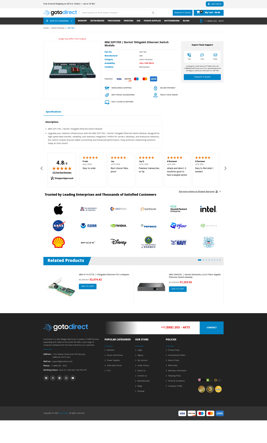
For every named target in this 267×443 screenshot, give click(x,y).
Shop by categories (59, 21)
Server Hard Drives (114, 355)
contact (212, 328)
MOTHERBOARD (172, 21)
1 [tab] (199, 260)
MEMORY (82, 21)
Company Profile (175, 386)
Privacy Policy (174, 350)
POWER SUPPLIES (152, 21)
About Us (141, 370)
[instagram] (66, 378)
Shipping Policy (174, 375)
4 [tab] (209, 260)
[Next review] (225, 168)
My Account (142, 360)
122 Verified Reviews (61, 172)
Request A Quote (183, 13)
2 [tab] (204, 260)
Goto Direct (64, 413)
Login (139, 350)
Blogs (139, 386)
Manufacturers (143, 381)
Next (225, 285)
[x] (53, 378)
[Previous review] (42, 168)
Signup (140, 355)
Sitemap (140, 391)
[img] (62, 168)
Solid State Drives (114, 365)
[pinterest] (59, 378)
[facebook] (46, 378)
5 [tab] (212, 260)
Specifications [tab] (53, 112)
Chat (202, 59)
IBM (141, 55)
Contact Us (142, 375)
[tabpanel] (88, 287)
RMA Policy (172, 365)
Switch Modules (58, 28)
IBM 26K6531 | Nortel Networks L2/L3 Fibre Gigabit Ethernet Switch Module (195, 276)
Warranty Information (177, 370)
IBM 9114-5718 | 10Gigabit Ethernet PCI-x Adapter (104, 275)
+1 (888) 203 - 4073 (214, 21)
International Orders (176, 355)
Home (46, 28)
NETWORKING (97, 21)
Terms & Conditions (176, 381)
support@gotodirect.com (62, 361)
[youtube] (73, 378)
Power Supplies (113, 360)
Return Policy (173, 360)
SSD (138, 21)
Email (215, 59)
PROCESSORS (114, 21)
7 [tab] (218, 260)
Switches (110, 350)
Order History (143, 365)
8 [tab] (221, 260)
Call (189, 59)
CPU (108, 370)
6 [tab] (215, 260)
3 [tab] (207, 260)
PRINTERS (128, 21)
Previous (41, 285)
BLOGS (186, 21)
